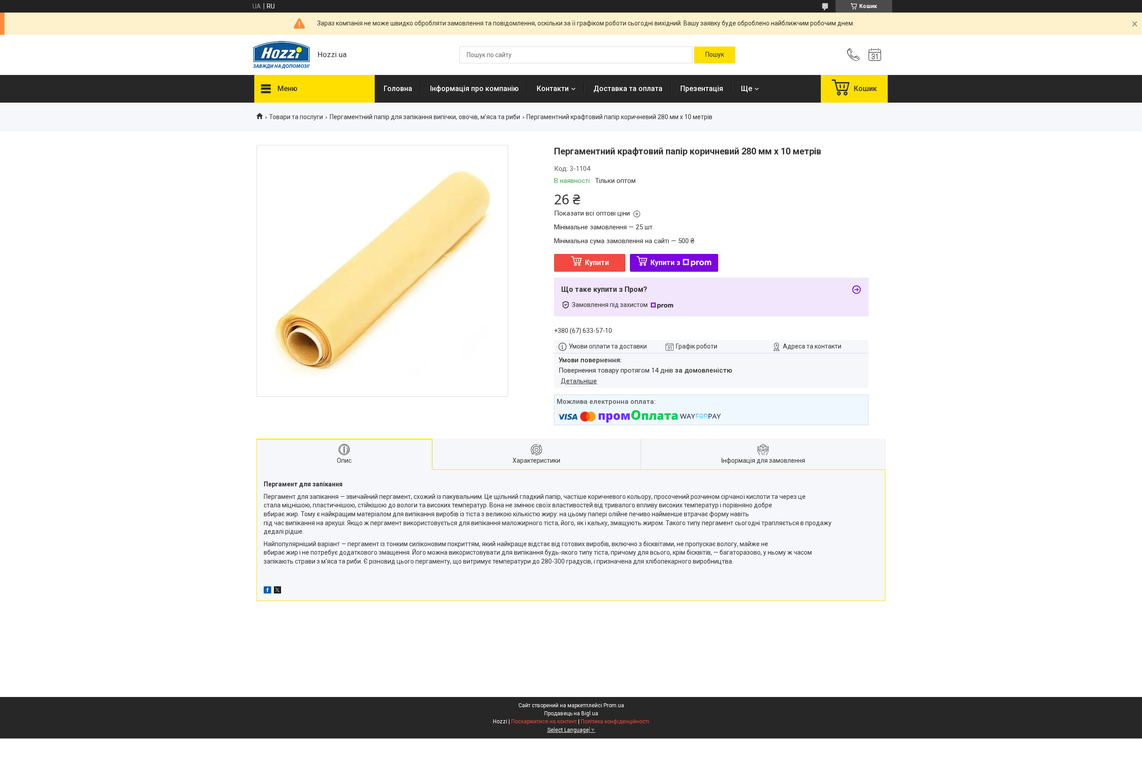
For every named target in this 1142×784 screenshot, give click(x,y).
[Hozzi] (281, 55)
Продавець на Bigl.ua (571, 713)
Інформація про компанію (474, 88)
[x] (277, 591)
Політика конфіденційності (615, 721)
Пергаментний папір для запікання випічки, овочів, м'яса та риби (425, 116)
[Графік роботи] (875, 55)
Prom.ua (614, 705)
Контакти (553, 88)
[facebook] (267, 591)
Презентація (701, 88)
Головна (398, 88)
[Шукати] (714, 54)
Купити (597, 262)
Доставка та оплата (627, 88)
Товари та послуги (296, 116)
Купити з (665, 262)
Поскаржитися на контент (544, 721)
